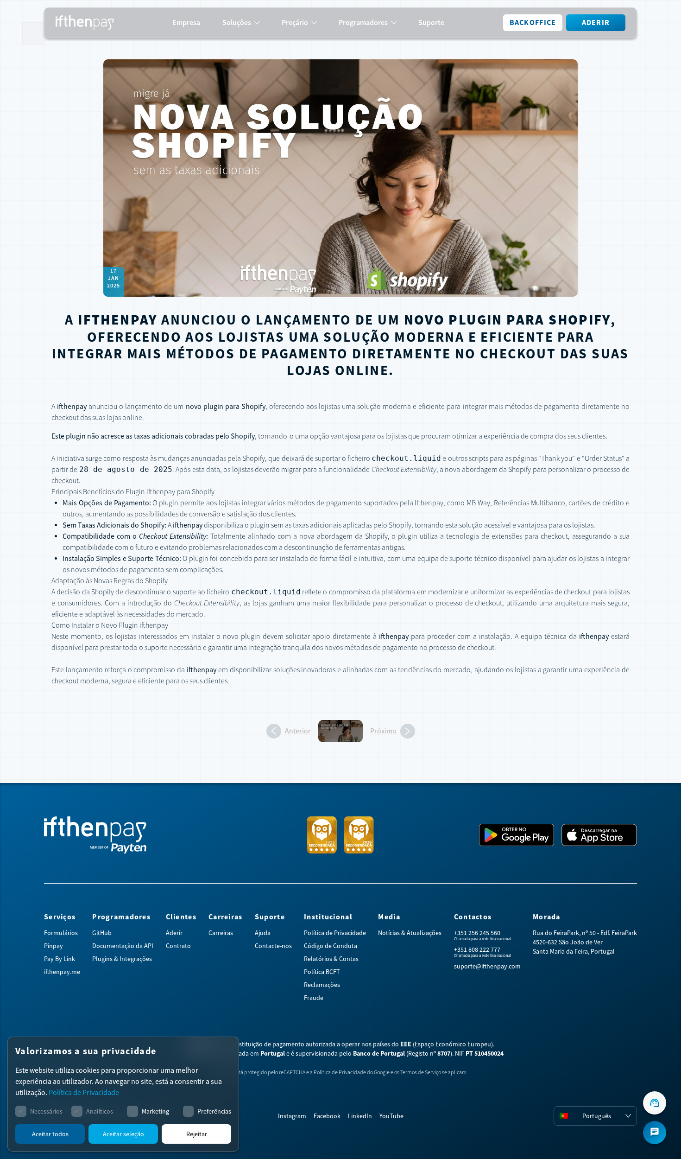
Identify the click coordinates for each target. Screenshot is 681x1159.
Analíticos (99, 1111)
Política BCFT (322, 972)
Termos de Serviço (420, 1072)
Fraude (313, 997)
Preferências (214, 1111)
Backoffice (533, 22)
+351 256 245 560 (477, 933)
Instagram (292, 1116)
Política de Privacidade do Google (352, 1072)
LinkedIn (360, 1116)
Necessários (46, 1111)
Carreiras (220, 933)
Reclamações (322, 985)
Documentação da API (122, 946)
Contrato (178, 946)
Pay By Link (59, 959)
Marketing (155, 1111)
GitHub (102, 933)
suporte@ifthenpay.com (487, 966)
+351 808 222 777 (477, 949)
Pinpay (53, 946)
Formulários (61, 933)
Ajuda (263, 933)
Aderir (596, 22)
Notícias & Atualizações (409, 933)
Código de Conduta (330, 946)
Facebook (327, 1116)
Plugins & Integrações (122, 959)
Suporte (431, 22)
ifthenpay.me (62, 972)
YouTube (391, 1116)
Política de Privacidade (335, 933)
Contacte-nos (273, 946)
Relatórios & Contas (331, 959)
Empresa (186, 22)
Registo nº (429, 1053)
